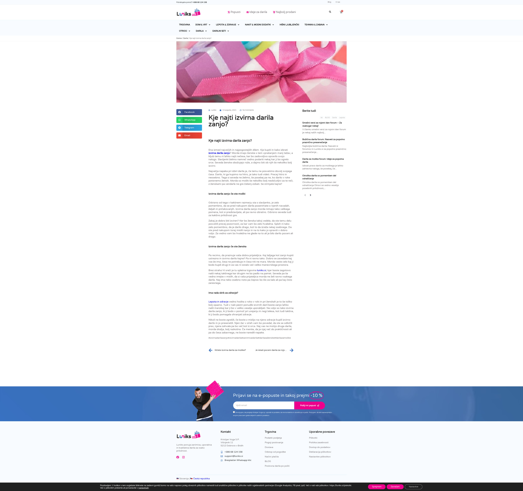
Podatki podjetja (273, 438)
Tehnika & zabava (315, 24)
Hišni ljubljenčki (289, 24)
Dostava (269, 447)
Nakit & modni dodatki (258, 24)
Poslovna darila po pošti (277, 466)
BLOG (327, 118)
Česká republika (201, 478)
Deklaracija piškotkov (320, 452)
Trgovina (184, 24)
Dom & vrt (201, 24)
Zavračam (395, 487)
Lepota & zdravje (226, 24)
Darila (200, 31)
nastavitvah (143, 488)
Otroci (183, 31)
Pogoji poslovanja (274, 442)
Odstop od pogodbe (275, 452)
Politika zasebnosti (319, 442)
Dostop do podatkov (319, 447)
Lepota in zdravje (218, 301)
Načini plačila (272, 456)
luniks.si (261, 270)
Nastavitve (413, 487)
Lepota (342, 118)
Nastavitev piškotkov (320, 456)
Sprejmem (376, 487)
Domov (179, 38)
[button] (189, 112)
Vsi (321, 118)
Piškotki (313, 438)
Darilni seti (219, 31)
